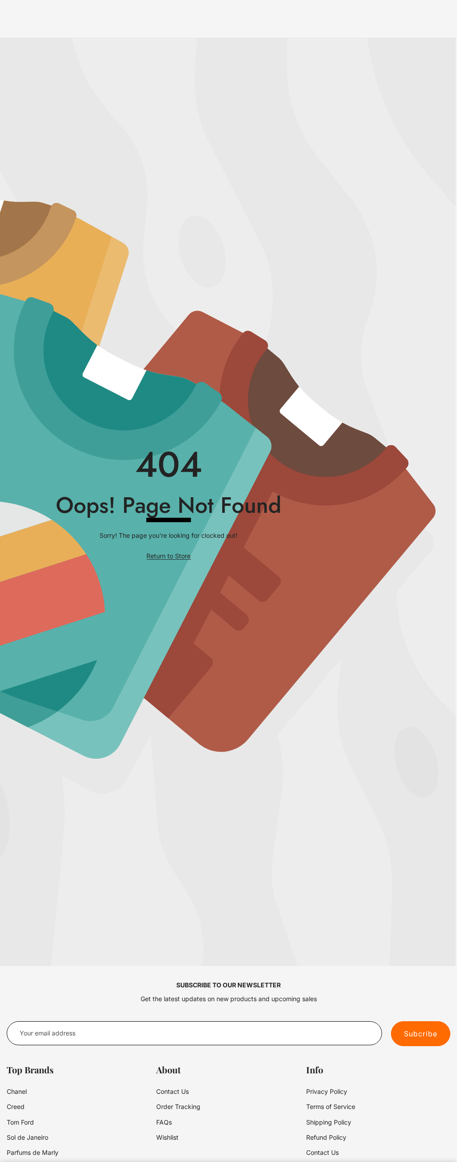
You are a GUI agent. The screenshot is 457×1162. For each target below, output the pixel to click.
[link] (168, 556)
